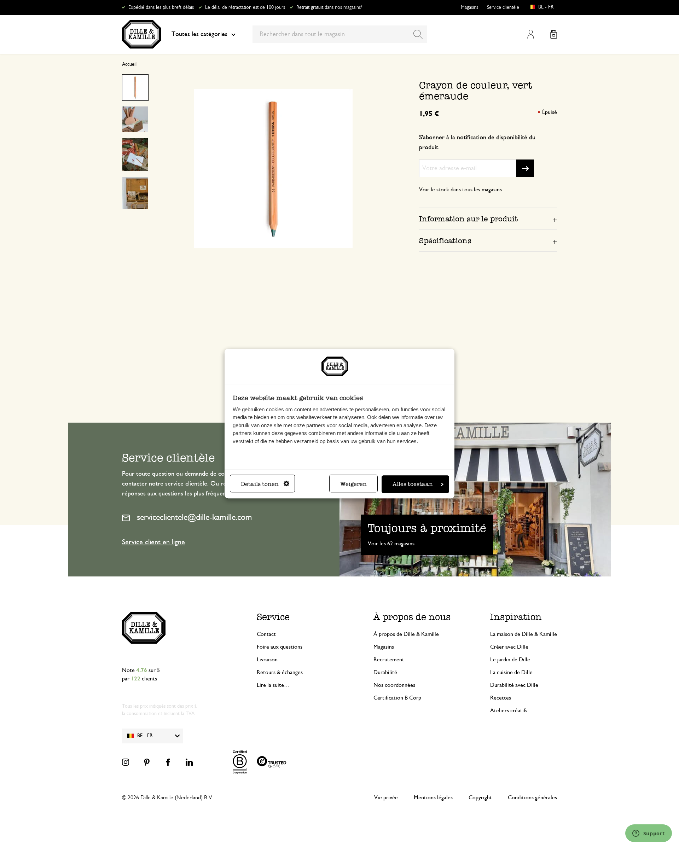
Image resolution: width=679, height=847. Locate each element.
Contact (266, 634)
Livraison (267, 659)
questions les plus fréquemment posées (209, 494)
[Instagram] (125, 762)
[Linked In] (189, 762)
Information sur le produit (468, 218)
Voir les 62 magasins (391, 543)
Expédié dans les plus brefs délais (161, 7)
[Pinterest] (146, 762)
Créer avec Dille (509, 647)
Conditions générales (532, 797)
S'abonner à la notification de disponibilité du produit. (477, 142)
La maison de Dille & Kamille (523, 634)
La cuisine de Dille (511, 672)
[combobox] (340, 34)
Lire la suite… (273, 685)
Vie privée (386, 797)
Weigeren (353, 484)
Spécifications (445, 240)
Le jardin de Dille (510, 659)
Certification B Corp (397, 698)
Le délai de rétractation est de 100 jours (245, 7)
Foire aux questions (279, 647)
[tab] (488, 219)
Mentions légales (433, 797)
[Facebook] (168, 762)
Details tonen (260, 484)
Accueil (129, 64)
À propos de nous (412, 617)
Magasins (469, 7)
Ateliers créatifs (508, 710)
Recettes (500, 698)
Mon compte (530, 34)
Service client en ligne (153, 542)
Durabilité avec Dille (514, 685)
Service (273, 617)
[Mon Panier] (553, 34)
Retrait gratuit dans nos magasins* (329, 7)
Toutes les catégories (199, 34)
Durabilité (385, 672)
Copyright (480, 797)
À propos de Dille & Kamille (406, 634)
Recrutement (388, 659)
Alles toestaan (413, 484)
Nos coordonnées (394, 685)
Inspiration (516, 617)
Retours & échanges (280, 672)
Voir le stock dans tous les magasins (460, 189)
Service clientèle (503, 7)
